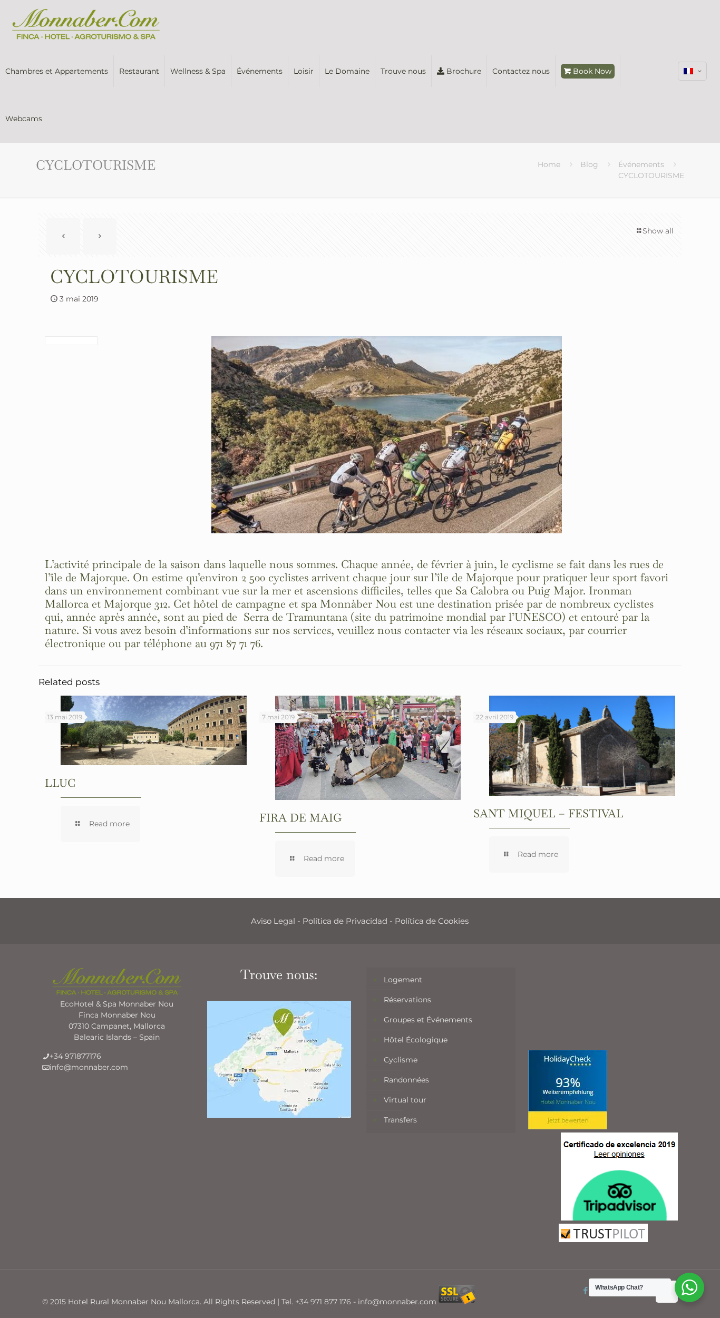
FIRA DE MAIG (300, 818)
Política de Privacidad (345, 921)
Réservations (407, 999)
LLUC (60, 783)
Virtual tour (405, 1100)
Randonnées (406, 1080)
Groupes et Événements (428, 1019)
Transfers (400, 1120)
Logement (403, 979)
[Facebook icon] (586, 1290)
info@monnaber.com (89, 1067)
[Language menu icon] (692, 71)
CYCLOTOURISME (651, 175)
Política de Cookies (432, 921)
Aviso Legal (273, 921)
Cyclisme (400, 1060)
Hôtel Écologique (415, 1039)
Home (549, 164)
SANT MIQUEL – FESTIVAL (548, 813)
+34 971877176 (75, 1056)
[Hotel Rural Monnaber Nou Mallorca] (86, 23)
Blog (589, 164)
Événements (641, 164)
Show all (658, 231)
